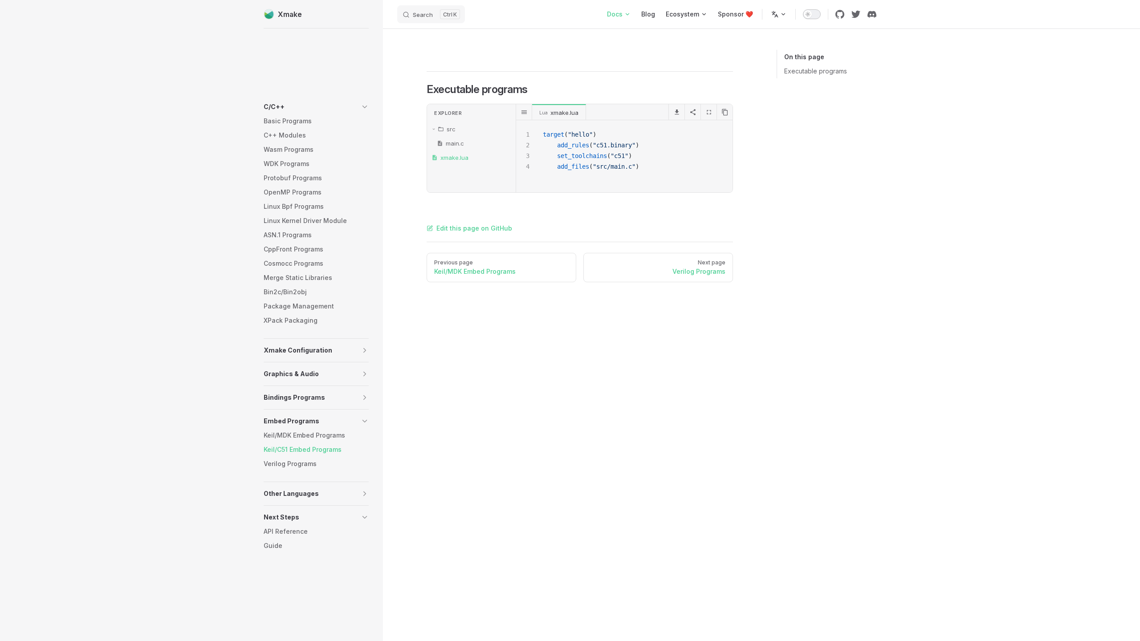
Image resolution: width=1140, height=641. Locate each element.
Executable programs (815, 71)
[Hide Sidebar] (524, 112)
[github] (840, 14)
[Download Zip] (676, 112)
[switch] (812, 14)
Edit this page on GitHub (474, 228)
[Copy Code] (725, 112)
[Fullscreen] (708, 112)
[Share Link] (692, 112)
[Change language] (779, 14)
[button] (316, 107)
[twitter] (856, 14)
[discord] (872, 14)
